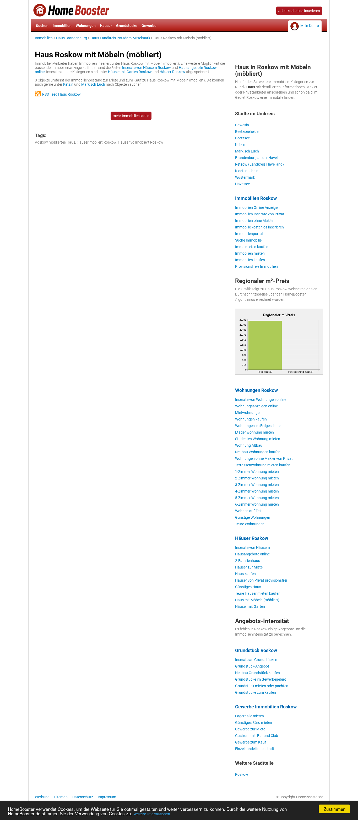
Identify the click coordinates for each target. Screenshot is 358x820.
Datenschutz (82, 797)
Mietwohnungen (248, 413)
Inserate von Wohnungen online (260, 399)
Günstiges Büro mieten (253, 722)
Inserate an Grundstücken (256, 660)
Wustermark (245, 177)
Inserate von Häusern (252, 547)
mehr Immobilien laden (131, 116)
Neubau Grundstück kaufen (257, 673)
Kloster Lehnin (246, 171)
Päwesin (242, 125)
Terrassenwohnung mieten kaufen (262, 465)
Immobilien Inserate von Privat (259, 214)
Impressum (107, 797)
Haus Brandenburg (71, 38)
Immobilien (62, 26)
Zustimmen (334, 809)
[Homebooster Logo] (71, 15)
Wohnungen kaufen (251, 419)
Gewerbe (149, 26)
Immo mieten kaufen (251, 247)
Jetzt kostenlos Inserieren (299, 11)
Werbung (42, 797)
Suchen (42, 26)
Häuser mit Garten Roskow (130, 72)
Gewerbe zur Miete (250, 729)
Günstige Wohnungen (252, 517)
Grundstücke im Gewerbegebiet (260, 679)
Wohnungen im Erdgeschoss (258, 426)
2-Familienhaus (247, 561)
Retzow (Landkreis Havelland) (259, 164)
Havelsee (242, 184)
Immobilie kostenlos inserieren (259, 227)
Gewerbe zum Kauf (250, 742)
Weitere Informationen (151, 813)
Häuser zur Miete (249, 567)
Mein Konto (309, 26)
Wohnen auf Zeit (248, 511)
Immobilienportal (249, 234)
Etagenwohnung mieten (254, 432)
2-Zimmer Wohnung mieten (257, 478)
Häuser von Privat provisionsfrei (261, 580)
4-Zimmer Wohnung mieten (257, 491)
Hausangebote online (252, 554)
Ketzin (68, 84)
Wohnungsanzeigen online (256, 406)
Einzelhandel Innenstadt (254, 749)
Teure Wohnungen (249, 524)
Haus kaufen (245, 574)
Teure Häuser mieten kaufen (257, 593)
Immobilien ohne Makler (254, 220)
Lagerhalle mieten (249, 716)
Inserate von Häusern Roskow (146, 67)
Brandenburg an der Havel (256, 158)
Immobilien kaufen (250, 260)
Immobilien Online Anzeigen (257, 207)
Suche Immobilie (248, 240)
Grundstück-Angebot (252, 666)
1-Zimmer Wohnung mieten (257, 471)
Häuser (106, 26)
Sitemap (61, 797)
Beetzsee (242, 138)
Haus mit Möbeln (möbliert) (257, 600)
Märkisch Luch (93, 84)
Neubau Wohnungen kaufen (257, 452)
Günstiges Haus (248, 587)
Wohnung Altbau (248, 445)
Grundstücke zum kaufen (255, 692)
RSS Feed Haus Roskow (61, 94)
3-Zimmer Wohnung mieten (257, 485)
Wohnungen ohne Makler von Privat (264, 458)
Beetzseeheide (246, 131)
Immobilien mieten (250, 253)
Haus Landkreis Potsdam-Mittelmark (120, 38)
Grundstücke (126, 26)
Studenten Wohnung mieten (257, 439)
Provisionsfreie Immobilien (256, 266)
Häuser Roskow (172, 72)
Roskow (241, 774)
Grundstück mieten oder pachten (261, 686)
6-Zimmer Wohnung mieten (257, 504)
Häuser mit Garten (250, 606)
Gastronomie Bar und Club (256, 736)
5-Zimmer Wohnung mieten (257, 498)
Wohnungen (86, 26)
